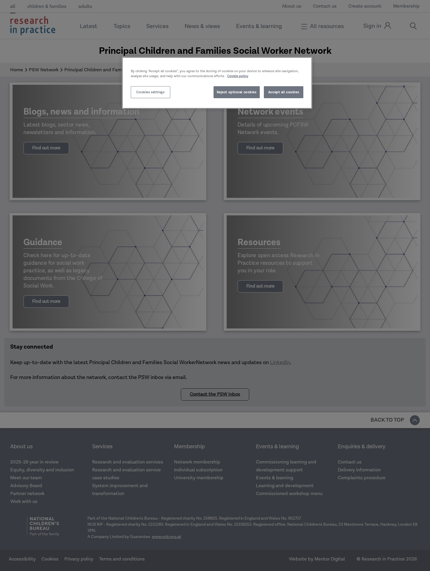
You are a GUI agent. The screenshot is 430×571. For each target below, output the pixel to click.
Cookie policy (237, 76)
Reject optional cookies (237, 92)
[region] (217, 83)
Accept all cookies (283, 92)
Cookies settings (150, 92)
